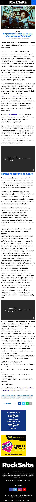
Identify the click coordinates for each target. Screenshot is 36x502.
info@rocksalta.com (24, 480)
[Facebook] (11, 489)
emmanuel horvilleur (23, 395)
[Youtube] (24, 489)
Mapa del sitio (26, 500)
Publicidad (18, 500)
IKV (32, 395)
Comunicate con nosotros (8, 500)
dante (3, 395)
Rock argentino (26, 398)
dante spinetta (11, 395)
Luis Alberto (12, 114)
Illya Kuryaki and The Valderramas (11, 398)
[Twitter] (15, 489)
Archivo (18, 31)
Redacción (11, 38)
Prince (3, 287)
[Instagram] (20, 489)
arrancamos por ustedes (10, 96)
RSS (32, 500)
